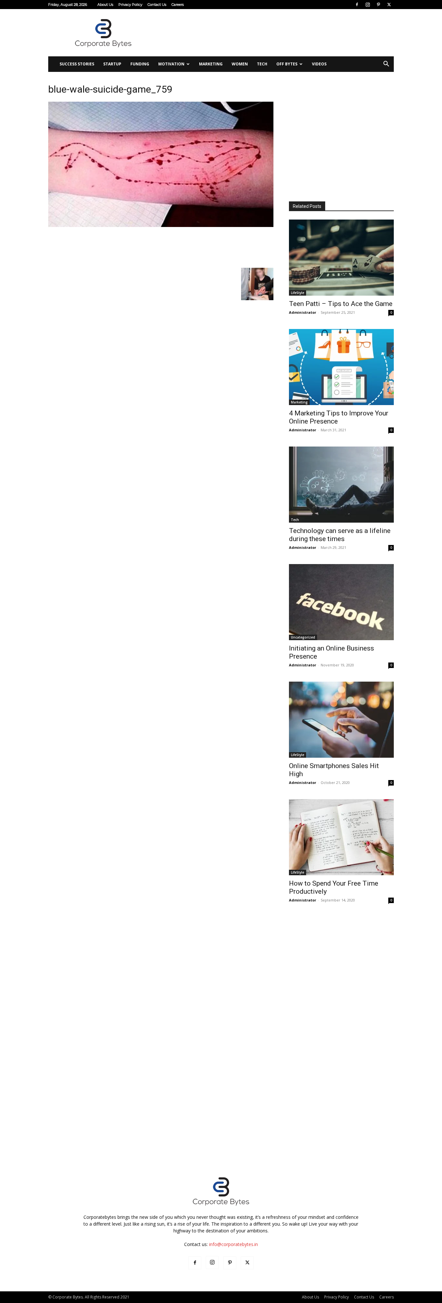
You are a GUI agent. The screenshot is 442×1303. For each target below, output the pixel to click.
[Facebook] (357, 4)
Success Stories (77, 64)
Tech (262, 64)
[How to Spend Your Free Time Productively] (341, 837)
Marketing (211, 64)
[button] (386, 65)
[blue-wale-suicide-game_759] (160, 225)
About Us (105, 4)
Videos (319, 64)
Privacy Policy (130, 4)
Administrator (302, 312)
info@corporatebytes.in (233, 1244)
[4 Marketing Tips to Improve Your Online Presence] (341, 367)
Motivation (171, 64)
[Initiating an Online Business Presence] (341, 602)
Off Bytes (286, 64)
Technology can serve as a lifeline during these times (340, 535)
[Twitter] (389, 4)
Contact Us (157, 4)
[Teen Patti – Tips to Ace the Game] (341, 258)
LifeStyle (297, 292)
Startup (112, 64)
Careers (177, 4)
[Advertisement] (276, 32)
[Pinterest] (378, 4)
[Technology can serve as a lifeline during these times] (341, 485)
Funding (139, 64)
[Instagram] (367, 4)
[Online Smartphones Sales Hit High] (341, 720)
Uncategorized (303, 637)
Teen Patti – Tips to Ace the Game (340, 304)
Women (240, 64)
